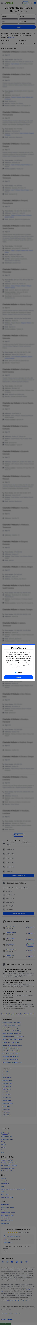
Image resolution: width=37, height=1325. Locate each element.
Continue (18, 677)
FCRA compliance (25, 661)
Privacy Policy (13, 654)
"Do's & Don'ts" (23, 663)
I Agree (19, 673)
